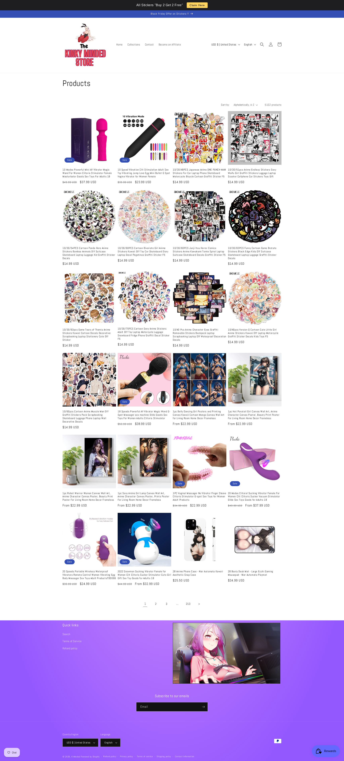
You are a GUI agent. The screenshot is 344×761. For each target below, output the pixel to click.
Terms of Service (72, 641)
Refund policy (70, 648)
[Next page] (198, 604)
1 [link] (145, 604)
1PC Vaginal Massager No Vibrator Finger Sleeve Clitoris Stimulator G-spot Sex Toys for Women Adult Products (199, 497)
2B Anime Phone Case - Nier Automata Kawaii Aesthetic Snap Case (198, 573)
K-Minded (75, 756)
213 (188, 604)
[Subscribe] (203, 707)
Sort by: (225, 105)
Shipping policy (164, 756)
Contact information (184, 756)
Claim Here (197, 5)
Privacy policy (126, 756)
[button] (262, 44)
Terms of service (145, 756)
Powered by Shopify (90, 756)
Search (66, 634)
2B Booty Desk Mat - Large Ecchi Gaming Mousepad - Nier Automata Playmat (250, 573)
